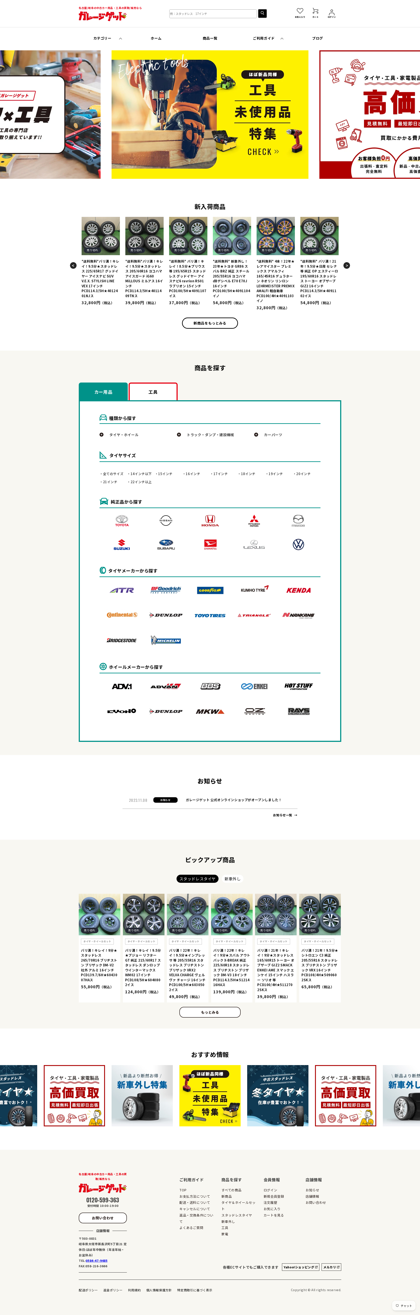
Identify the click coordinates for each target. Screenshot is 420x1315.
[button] (117, 115)
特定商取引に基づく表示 (194, 1290)
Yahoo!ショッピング (299, 1267)
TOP (183, 1190)
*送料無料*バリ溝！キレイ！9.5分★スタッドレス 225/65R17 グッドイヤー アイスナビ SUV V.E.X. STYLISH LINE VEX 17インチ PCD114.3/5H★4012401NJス (100, 278)
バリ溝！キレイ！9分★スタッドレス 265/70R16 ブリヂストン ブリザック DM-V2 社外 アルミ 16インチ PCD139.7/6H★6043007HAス (99, 965)
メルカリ (330, 1267)
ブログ (317, 38)
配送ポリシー (88, 1290)
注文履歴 (270, 1202)
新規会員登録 (274, 1196)
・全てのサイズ (111, 473)
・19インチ (274, 473)
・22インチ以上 (139, 481)
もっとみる (210, 1012)
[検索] (262, 13)
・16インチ (191, 473)
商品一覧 (210, 38)
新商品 (226, 1196)
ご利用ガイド (264, 38)
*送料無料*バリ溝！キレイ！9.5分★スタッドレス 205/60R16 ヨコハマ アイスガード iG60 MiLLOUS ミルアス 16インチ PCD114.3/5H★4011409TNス (144, 278)
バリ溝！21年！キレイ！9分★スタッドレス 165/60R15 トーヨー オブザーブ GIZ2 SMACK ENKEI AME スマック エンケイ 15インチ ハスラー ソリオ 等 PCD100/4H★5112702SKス (275, 970)
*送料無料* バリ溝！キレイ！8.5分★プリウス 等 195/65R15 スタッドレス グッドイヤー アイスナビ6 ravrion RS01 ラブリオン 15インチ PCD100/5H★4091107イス (187, 278)
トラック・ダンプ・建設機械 (210, 434)
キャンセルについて (194, 1208)
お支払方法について (194, 1196)
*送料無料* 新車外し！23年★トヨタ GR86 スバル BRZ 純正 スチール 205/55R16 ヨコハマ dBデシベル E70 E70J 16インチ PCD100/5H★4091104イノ (231, 278)
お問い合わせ (103, 1217)
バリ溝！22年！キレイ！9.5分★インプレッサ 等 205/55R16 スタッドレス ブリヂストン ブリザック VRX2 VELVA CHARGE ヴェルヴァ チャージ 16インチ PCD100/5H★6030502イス (187, 970)
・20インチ (302, 473)
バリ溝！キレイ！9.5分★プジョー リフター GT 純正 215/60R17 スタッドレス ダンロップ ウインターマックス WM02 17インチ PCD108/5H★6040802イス (143, 967)
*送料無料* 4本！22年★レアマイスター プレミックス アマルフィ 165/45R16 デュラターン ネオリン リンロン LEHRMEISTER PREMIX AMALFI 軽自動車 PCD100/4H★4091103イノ (276, 281)
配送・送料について (194, 1202)
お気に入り (272, 1208)
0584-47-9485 (96, 1260)
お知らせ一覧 (282, 815)
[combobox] (213, 13)
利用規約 (134, 1290)
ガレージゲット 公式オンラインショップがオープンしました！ (234, 799)
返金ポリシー (113, 1290)
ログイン (270, 1190)
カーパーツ (273, 434)
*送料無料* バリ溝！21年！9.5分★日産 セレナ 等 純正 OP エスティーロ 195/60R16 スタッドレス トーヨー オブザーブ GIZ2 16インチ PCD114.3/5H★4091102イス (319, 278)
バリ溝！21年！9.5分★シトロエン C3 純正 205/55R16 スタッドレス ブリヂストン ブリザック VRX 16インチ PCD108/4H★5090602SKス (319, 965)
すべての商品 (231, 1190)
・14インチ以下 (139, 473)
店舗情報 (312, 1196)
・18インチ (247, 473)
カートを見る (274, 1215)
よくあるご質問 (191, 1227)
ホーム (156, 38)
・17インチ (219, 473)
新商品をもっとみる (210, 323)
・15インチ (164, 473)
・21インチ (108, 481)
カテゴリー (102, 38)
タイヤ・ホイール (123, 434)
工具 (224, 1227)
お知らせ (312, 1190)
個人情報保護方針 (159, 1290)
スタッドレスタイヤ (236, 1215)
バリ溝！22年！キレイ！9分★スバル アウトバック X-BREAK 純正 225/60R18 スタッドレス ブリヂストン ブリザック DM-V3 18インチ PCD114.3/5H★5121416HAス (231, 967)
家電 (224, 1234)
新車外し (228, 1221)
